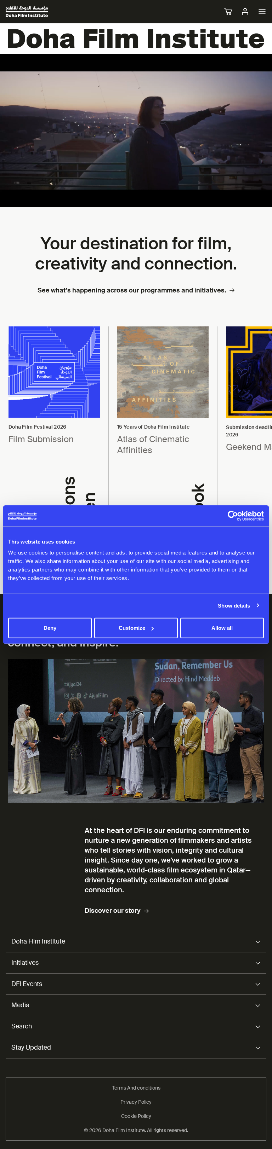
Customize (132, 628)
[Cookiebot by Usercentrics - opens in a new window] (233, 515)
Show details (234, 605)
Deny (50, 628)
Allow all (222, 628)
